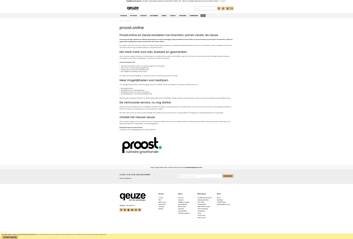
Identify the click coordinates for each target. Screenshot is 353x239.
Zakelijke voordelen (183, 202)
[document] (176, 236)
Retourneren (162, 204)
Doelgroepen (201, 211)
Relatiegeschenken (203, 200)
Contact (161, 197)
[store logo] (133, 8)
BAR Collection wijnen (204, 206)
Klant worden (182, 206)
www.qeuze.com (137, 130)
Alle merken (201, 202)
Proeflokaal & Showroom (205, 197)
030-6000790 (130, 205)
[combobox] (207, 8)
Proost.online (201, 215)
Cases (199, 213)
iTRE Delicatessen (203, 208)
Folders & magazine (184, 213)
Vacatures (181, 208)
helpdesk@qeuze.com (194, 167)
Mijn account (162, 202)
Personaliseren (202, 204)
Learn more (102, 234)
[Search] (219, 8)
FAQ (160, 200)
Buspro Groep (202, 217)
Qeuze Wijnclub (182, 204)
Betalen (161, 208)
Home (121, 20)
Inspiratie (180, 200)
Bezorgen (161, 206)
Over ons (180, 197)
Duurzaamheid (182, 211)
